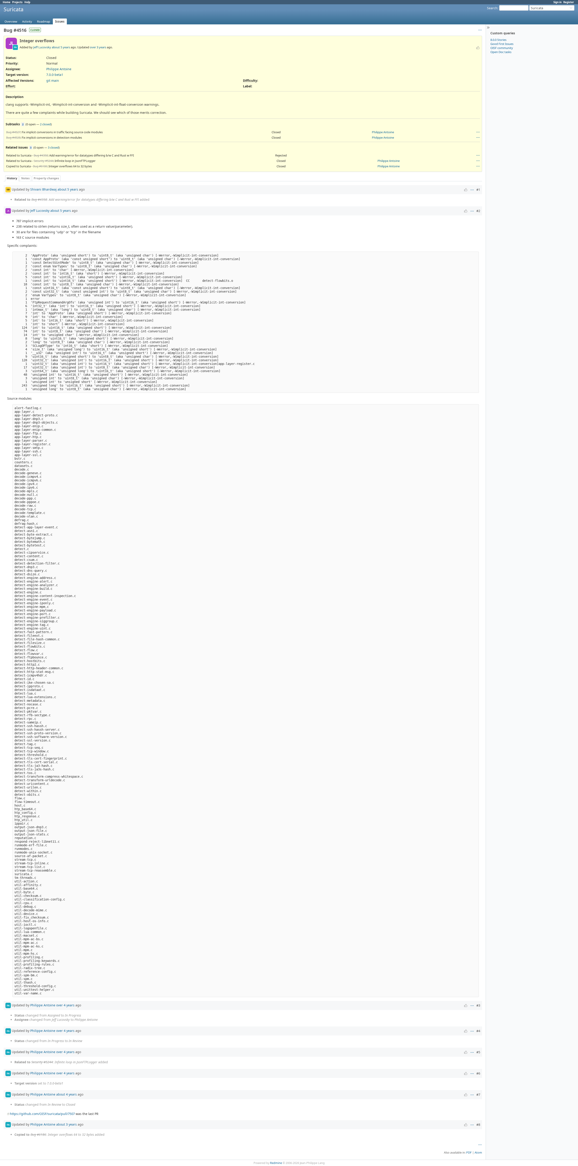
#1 (478, 189)
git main (52, 80)
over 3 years (98, 47)
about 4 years (66, 1094)
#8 (478, 1124)
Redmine (276, 1163)
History (12, 178)
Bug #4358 (41, 155)
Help (27, 2)
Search (492, 8)
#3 (478, 1005)
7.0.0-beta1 (54, 74)
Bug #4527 (13, 132)
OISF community (501, 48)
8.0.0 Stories (498, 40)
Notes (25, 178)
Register (568, 2)
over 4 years (65, 1005)
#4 (478, 1031)
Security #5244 (43, 161)
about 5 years (61, 47)
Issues (60, 21)
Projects (17, 2)
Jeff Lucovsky (42, 47)
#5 (478, 1052)
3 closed (53, 147)
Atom (478, 1152)
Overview (11, 21)
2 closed (45, 124)
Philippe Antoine (58, 69)
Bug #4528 (13, 137)
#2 (478, 211)
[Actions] (478, 132)
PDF (469, 1152)
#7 (478, 1094)
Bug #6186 (40, 166)
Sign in (557, 2)
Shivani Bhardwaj (43, 189)
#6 (478, 1073)
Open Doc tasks (500, 52)
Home (6, 2)
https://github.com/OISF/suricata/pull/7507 (42, 1114)
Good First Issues (501, 44)
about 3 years (66, 1124)
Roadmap (43, 21)
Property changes (46, 178)
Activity (27, 21)
